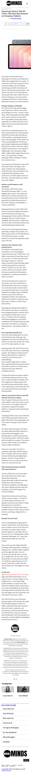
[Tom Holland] (23, 689)
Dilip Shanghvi (9, 737)
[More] (27, 24)
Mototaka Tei (8, 718)
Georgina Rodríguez (11, 727)
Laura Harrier (8, 696)
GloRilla (6, 742)
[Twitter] (16, 679)
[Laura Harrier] (8, 689)
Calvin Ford (7, 723)
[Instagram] (14, 679)
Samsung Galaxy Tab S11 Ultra (15, 574)
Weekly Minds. (6, 771)
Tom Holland (23, 696)
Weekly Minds (16, 18)
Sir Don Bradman (10, 732)
